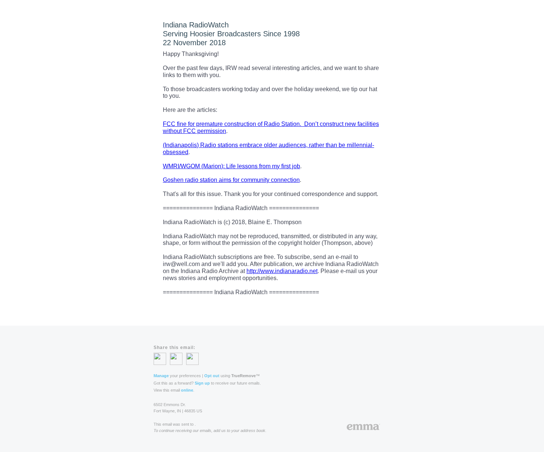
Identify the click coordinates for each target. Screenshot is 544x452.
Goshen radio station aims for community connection (231, 180)
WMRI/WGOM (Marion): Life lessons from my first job (231, 166)
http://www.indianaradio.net (282, 271)
